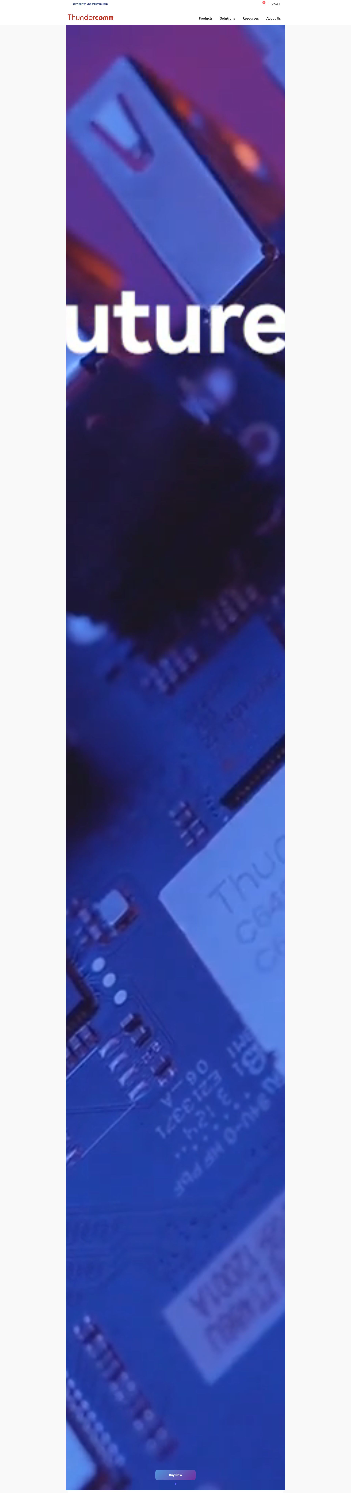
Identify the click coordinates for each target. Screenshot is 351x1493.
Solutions (227, 18)
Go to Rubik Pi (175, 757)
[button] (175, 1484)
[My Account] (255, 3)
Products (206, 18)
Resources (251, 18)
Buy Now (175, 1475)
